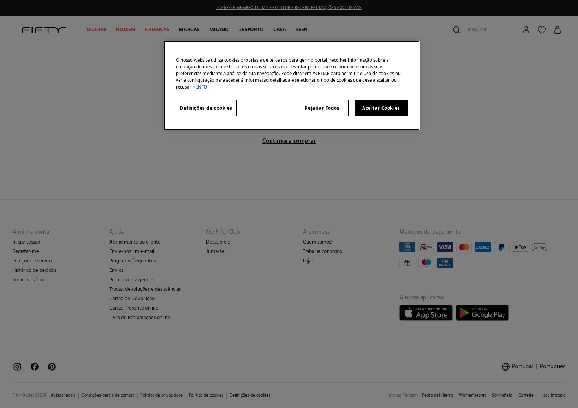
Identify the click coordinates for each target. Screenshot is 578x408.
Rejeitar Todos (322, 108)
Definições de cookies (206, 108)
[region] (292, 85)
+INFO (200, 87)
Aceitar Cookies (381, 108)
